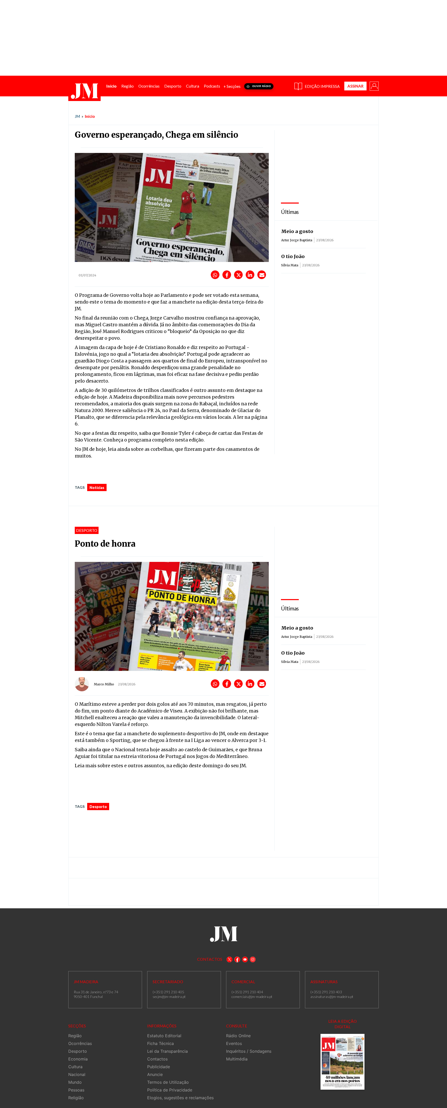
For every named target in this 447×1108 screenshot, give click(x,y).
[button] (374, 86)
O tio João (293, 256)
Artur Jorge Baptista (296, 240)
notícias (97, 487)
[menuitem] (111, 86)
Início (90, 116)
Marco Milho (104, 684)
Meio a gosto (297, 231)
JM (77, 116)
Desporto (98, 806)
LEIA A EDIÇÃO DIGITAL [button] (342, 1024)
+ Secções (232, 86)
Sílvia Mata (289, 265)
